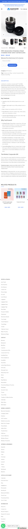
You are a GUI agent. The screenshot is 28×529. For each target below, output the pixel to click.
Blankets (3, 471)
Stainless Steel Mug (5, 74)
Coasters (3, 347)
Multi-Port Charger (5, 423)
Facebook (3, 519)
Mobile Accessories (5, 421)
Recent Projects (4, 511)
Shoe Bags (3, 309)
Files (2, 483)
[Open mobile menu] (1, 9)
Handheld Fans (4, 355)
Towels (2, 326)
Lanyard (3, 461)
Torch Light (3, 319)
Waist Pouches (4, 331)
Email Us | (14, 1)
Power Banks (4, 425)
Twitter (3, 521)
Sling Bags (3, 387)
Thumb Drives (4, 430)
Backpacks (3, 342)
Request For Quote (5, 514)
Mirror (2, 375)
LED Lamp (3, 367)
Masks (2, 464)
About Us (3, 506)
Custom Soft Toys (5, 352)
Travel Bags (3, 324)
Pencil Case (3, 495)
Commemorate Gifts (5, 350)
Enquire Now (12, 65)
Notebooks (3, 490)
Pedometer (3, 314)
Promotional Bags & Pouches (7, 385)
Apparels (3, 447)
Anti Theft (3, 282)
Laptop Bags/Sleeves (6, 365)
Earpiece (3, 416)
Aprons (2, 449)
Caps (2, 454)
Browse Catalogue (21, 1)
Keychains (3, 362)
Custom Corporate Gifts (18, 73)
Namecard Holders (5, 492)
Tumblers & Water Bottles (7, 397)
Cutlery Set (3, 289)
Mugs (2, 377)
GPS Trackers (4, 418)
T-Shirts (3, 466)
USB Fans (3, 433)
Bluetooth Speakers (5, 411)
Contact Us (3, 509)
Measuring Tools (5, 372)
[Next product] (26, 48)
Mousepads (3, 488)
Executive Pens (4, 480)
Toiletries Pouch (4, 329)
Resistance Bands (5, 316)
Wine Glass (3, 402)
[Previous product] (23, 48)
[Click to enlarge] (3, 34)
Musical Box (3, 382)
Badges (2, 452)
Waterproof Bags (5, 334)
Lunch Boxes (4, 297)
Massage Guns (4, 370)
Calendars (3, 478)
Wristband (3, 469)
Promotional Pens (5, 497)
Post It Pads (4, 500)
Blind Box (3, 345)
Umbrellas (3, 399)
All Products (12, 47)
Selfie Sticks (4, 428)
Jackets (3, 459)
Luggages (3, 299)
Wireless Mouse (4, 438)
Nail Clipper (3, 404)
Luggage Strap (4, 304)
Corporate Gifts (4, 47)
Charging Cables (4, 413)
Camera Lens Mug (8, 73)
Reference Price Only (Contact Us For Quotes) (12, 58)
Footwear (3, 456)
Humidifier (3, 360)
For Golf (3, 294)
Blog (2, 516)
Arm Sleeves (4, 287)
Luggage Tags (4, 306)
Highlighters (4, 485)
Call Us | (10, 1)
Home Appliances (5, 357)
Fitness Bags (4, 292)
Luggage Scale (4, 301)
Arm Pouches (4, 284)
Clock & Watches (5, 435)
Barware (3, 340)
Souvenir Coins (4, 389)
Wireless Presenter (5, 440)
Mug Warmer (4, 380)
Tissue (2, 392)
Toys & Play (3, 394)
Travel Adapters (4, 321)
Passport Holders (5, 311)
